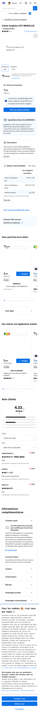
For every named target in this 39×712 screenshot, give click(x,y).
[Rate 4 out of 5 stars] (7, 31)
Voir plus (6, 156)
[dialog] (19, 658)
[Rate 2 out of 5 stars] (4, 31)
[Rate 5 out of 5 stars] (9, 31)
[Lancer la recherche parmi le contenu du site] (35, 8)
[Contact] (31, 569)
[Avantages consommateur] (31, 600)
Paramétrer (19, 709)
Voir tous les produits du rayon (16, 210)
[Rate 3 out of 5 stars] (6, 31)
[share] (35, 36)
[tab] (5, 68)
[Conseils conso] (31, 520)
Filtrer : (4, 433)
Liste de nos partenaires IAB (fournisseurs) (18, 690)
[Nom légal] (31, 311)
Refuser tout (19, 704)
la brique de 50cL (9, 28)
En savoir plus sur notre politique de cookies (19, 668)
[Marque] (31, 585)
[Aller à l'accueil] (3, 3)
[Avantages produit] (31, 592)
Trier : (4, 443)
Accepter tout (19, 699)
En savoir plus (15, 78)
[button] (20, 3)
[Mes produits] (26, 3)
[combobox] (19, 8)
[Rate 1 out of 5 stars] (2, 31)
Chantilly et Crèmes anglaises (15, 19)
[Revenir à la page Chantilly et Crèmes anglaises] (2, 19)
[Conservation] (31, 577)
